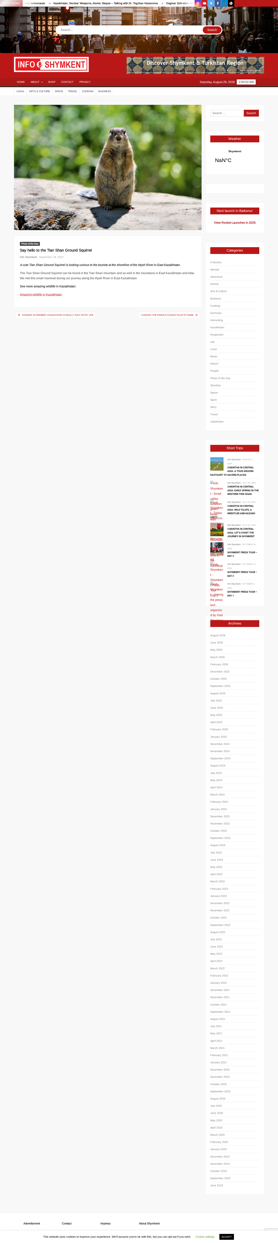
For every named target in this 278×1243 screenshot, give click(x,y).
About (35, 81)
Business (104, 91)
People (214, 370)
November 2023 (220, 823)
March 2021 (217, 1047)
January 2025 (218, 736)
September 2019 (220, 1178)
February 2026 (219, 664)
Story (213, 406)
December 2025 (220, 671)
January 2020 (218, 1149)
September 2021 (220, 1011)
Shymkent (234, 159)
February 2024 (219, 801)
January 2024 (218, 809)
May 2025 (216, 714)
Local (20, 91)
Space (59, 91)
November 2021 (220, 997)
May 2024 (216, 780)
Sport (213, 399)
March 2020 (217, 1134)
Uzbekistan (217, 421)
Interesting (216, 320)
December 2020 (220, 1069)
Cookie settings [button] (205, 1236)
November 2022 (220, 910)
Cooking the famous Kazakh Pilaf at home (167, 315)
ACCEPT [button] (227, 1236)
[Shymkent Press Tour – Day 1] (217, 604)
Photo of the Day (29, 243)
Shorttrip (215, 385)
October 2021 (218, 1004)
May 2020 (216, 1120)
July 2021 (216, 1026)
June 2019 (216, 1185)
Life (212, 341)
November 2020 (220, 1076)
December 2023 (220, 816)
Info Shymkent (28, 257)
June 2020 (216, 1112)
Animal (214, 283)
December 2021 (220, 989)
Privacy (85, 81)
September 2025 (220, 685)
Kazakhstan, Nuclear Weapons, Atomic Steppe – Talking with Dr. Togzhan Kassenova (78, 3)
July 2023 (216, 852)
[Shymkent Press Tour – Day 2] (217, 579)
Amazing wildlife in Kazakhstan (41, 294)
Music (213, 356)
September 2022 (220, 924)
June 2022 (216, 946)
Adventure (216, 276)
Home (21, 81)
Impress (105, 1223)
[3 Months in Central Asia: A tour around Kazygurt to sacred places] (217, 463)
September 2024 (220, 758)
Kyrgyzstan (217, 334)
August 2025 (217, 693)
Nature (214, 363)
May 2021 (216, 1033)
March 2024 (217, 794)
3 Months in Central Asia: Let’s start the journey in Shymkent (241, 532)
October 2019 (218, 1170)
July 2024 (216, 772)
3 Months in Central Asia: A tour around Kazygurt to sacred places (232, 471)
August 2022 (217, 932)
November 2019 (220, 1163)
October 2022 (218, 917)
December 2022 (220, 903)
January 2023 (218, 895)
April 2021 (216, 1040)
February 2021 (219, 1055)
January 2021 (218, 1062)
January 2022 (218, 982)
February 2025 (219, 729)
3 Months (215, 262)
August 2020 (217, 1098)
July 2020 (216, 1105)
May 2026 (216, 649)
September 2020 (220, 1091)
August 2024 (217, 765)
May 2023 (216, 866)
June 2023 (216, 859)
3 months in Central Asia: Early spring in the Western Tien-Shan (243, 490)
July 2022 (216, 939)
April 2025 (216, 722)
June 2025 (216, 707)
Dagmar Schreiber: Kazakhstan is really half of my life (172, 3)
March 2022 (217, 968)
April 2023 (216, 874)
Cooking (88, 91)
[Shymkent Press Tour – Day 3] (217, 548)
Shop (51, 81)
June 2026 (216, 642)
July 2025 (216, 700)
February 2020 (219, 1141)
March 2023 (217, 881)
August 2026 (217, 635)
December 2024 (220, 743)
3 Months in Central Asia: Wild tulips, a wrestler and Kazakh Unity (232, 511)
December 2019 (220, 1156)
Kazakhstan (217, 327)
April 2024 (216, 787)
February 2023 (219, 888)
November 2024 (220, 751)
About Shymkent (149, 1223)
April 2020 (216, 1127)
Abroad (214, 269)
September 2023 (220, 837)
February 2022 (219, 975)
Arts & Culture (39, 91)
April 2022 (216, 960)
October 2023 (218, 830)
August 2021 (217, 1018)
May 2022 (216, 953)
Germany (215, 312)
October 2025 (218, 678)
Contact (67, 81)
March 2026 (217, 657)
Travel (72, 91)
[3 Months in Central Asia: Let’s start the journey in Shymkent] (217, 529)
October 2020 (218, 1084)
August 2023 (217, 845)
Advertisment (31, 1223)
